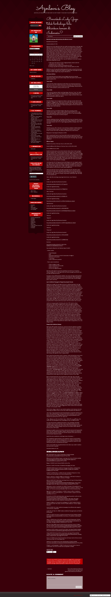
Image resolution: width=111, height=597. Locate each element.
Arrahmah (36, 101)
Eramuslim (33, 219)
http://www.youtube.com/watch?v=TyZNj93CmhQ (57, 239)
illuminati (70, 560)
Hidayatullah (36, 154)
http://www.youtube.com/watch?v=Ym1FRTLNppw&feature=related (61, 222)
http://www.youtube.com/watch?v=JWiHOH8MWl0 (57, 208)
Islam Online (33, 207)
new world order (72, 562)
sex (79, 562)
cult (56, 560)
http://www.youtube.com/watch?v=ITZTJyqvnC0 (57, 184)
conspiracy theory (51, 560)
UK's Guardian (33, 209)
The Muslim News (34, 208)
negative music (65, 562)
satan (77, 562)
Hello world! (33, 148)
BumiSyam (37, 146)
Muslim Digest (33, 198)
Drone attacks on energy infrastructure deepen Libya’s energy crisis (36, 136)
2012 (73, 559)
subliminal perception (60, 563)
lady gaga (49, 562)
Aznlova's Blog (55, 8)
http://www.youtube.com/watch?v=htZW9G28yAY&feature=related (61, 210)
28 (30, 63)
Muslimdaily (33, 226)
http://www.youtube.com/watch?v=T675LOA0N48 (57, 234)
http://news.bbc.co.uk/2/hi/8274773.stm (55, 455)
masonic (53, 562)
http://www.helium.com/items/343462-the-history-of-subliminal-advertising (63, 515)
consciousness (77, 559)
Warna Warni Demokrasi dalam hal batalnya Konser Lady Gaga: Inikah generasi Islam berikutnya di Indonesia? (74, 570)
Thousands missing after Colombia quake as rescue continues (35, 127)
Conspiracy (60, 559)
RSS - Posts (33, 190)
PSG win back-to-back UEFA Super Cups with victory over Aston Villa (36, 124)
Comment (78, 586)
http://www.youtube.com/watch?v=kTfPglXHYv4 (57, 189)
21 (30, 61)
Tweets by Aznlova (32, 72)
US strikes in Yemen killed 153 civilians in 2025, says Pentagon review (36, 117)
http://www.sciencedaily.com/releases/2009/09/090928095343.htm (61, 542)
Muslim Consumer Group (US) (36, 225)
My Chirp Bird (36, 69)
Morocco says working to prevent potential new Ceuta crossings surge (36, 131)
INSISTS (32, 223)
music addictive (59, 562)
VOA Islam (33, 227)
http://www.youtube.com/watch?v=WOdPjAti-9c (57, 196)
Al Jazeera (36, 110)
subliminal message (51, 563)
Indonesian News (76, 560)
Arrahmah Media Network (35, 217)
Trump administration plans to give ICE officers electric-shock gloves (36, 114)
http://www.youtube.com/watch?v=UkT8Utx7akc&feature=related (61, 201)
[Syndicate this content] (33, 93)
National (65, 559)
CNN (32, 206)
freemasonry (60, 560)
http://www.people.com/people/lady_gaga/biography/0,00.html (60, 530)
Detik (36, 93)
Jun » (33, 65)
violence (67, 563)
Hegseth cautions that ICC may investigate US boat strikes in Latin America (36, 121)
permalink (77, 563)
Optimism (49, 568)
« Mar (30, 65)
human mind (65, 560)
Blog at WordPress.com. (78, 595)
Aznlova (51, 36)
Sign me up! (33, 176)
